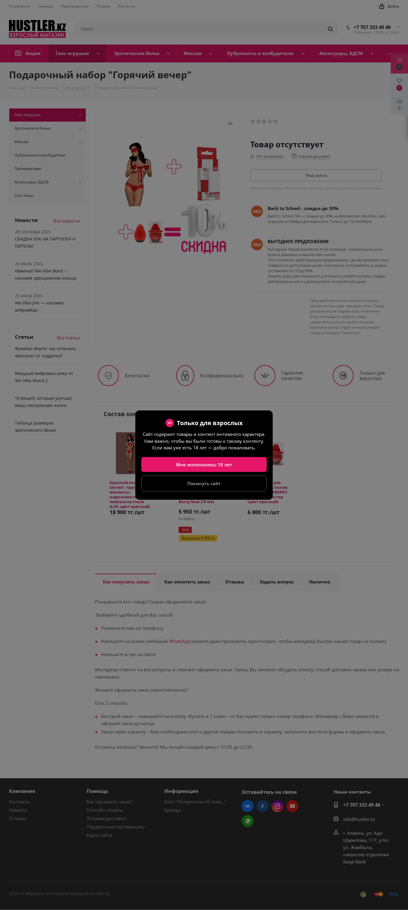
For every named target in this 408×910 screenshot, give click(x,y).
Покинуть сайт (204, 483)
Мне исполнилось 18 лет (204, 464)
